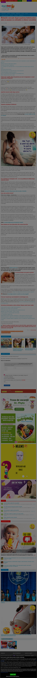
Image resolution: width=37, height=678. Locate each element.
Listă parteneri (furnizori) (4, 672)
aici (6, 664)
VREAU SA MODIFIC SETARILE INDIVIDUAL (12, 676)
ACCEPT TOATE (12, 674)
